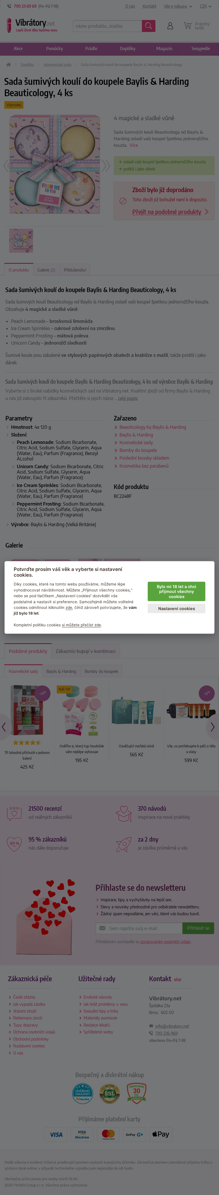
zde (69, 607)
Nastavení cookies (176, 608)
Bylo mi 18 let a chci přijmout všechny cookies (176, 591)
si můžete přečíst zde (81, 625)
